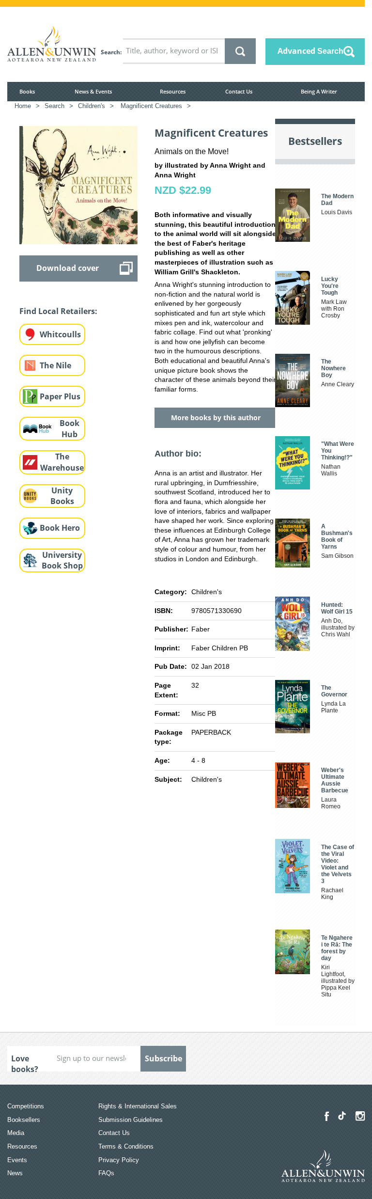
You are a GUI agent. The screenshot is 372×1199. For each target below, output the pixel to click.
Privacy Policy (118, 1160)
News (15, 1173)
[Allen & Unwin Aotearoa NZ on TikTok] (342, 1115)
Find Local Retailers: (58, 311)
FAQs (106, 1173)
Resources (173, 91)
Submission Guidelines (130, 1119)
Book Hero (60, 527)
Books (27, 91)
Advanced (310, 51)
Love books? (24, 1062)
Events (17, 1160)
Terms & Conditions (126, 1146)
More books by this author (216, 417)
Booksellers (23, 1119)
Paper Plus (60, 396)
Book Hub (69, 429)
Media (15, 1132)
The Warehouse (62, 462)
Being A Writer (319, 91)
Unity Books (62, 496)
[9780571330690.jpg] (78, 185)
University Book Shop (62, 560)
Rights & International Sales (137, 1106)
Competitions (25, 1106)
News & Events (93, 91)
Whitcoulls (60, 334)
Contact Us (238, 91)
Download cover (67, 268)
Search (110, 52)
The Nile (55, 365)
